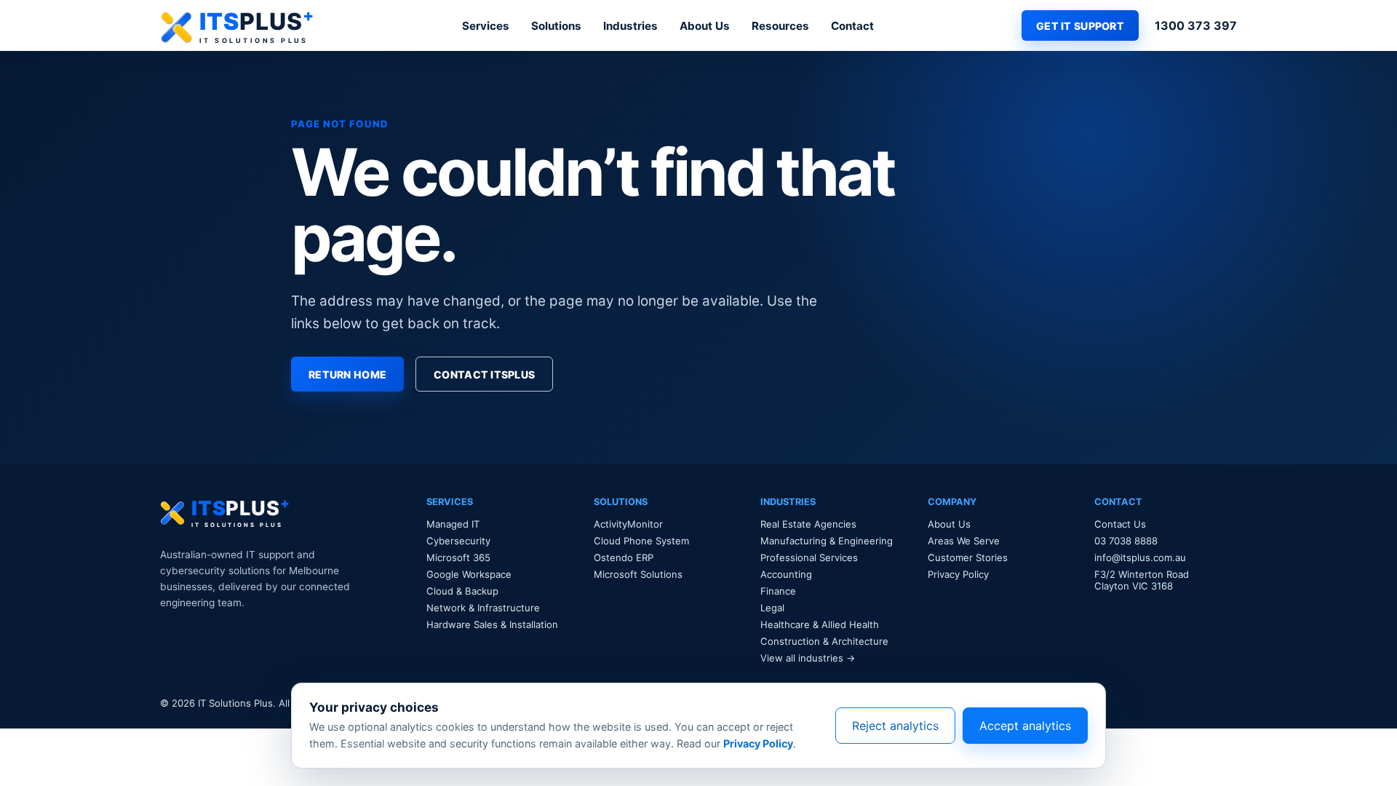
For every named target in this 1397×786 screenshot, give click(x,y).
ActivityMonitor (628, 524)
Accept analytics (1025, 725)
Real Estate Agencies (808, 524)
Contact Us (1120, 524)
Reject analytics (895, 725)
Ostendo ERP (623, 557)
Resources (780, 26)
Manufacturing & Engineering (826, 541)
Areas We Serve (964, 541)
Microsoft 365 (458, 557)
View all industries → (808, 658)
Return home (347, 374)
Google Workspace (469, 574)
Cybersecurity (458, 541)
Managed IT (452, 524)
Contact (852, 26)
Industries (630, 26)
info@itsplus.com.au (1140, 557)
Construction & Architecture (824, 641)
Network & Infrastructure (483, 608)
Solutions (556, 26)
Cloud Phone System (641, 541)
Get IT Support (1080, 26)
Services (485, 26)
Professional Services (809, 557)
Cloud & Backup (462, 591)
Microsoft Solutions (638, 574)
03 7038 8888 (1126, 541)
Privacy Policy (958, 574)
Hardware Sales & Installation (492, 624)
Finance (778, 591)
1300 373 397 (1196, 25)
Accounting (786, 574)
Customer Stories (968, 557)
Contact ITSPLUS (484, 374)
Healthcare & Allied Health (819, 624)
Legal (772, 608)
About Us (705, 26)
